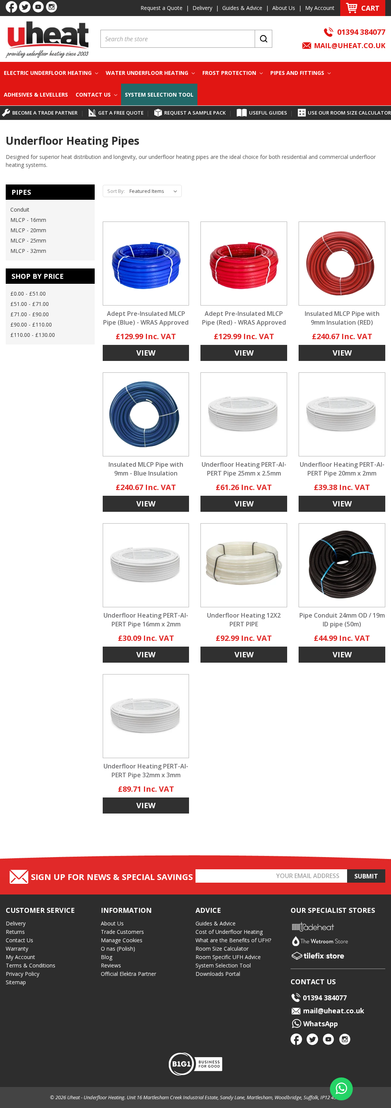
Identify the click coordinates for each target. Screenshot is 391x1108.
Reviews (111, 965)
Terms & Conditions (30, 965)
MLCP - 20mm (28, 230)
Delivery (202, 7)
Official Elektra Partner (128, 973)
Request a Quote (162, 7)
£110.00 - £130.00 (32, 334)
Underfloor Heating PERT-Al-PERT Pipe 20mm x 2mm (342, 468)
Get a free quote (121, 112)
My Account (319, 7)
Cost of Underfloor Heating (229, 931)
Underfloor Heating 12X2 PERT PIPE (244, 619)
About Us (283, 7)
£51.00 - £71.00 (29, 303)
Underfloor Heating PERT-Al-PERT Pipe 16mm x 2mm (145, 619)
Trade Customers (122, 931)
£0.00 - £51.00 (28, 293)
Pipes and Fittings (298, 72)
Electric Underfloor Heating (48, 72)
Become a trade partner (45, 112)
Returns (15, 931)
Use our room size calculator (349, 112)
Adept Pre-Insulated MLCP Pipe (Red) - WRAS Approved (244, 318)
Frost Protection (230, 72)
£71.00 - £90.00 (29, 314)
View (145, 353)
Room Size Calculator (222, 948)
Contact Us (94, 94)
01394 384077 (361, 32)
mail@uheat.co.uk (348, 45)
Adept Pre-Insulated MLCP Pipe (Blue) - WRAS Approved (146, 318)
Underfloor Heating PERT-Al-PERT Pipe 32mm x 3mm (145, 770)
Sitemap (16, 982)
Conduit (19, 209)
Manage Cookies (121, 940)
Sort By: (116, 191)
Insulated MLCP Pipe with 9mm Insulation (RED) (342, 318)
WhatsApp (319, 1023)
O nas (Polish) (118, 948)
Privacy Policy (22, 973)
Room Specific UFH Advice (228, 957)
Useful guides (268, 112)
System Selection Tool (159, 94)
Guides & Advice (242, 7)
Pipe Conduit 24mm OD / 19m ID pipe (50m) (342, 619)
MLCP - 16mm (28, 219)
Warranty (17, 948)
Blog (106, 957)
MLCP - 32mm (28, 250)
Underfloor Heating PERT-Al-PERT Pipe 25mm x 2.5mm (244, 468)
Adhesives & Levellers (36, 94)
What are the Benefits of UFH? (233, 940)
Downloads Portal (218, 973)
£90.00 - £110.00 (31, 324)
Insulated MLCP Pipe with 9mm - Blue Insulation (145, 468)
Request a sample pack (195, 112)
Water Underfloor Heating (148, 72)
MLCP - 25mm (28, 240)
